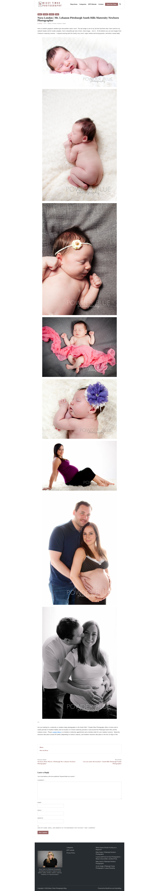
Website (40, 818)
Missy (40, 23)
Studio (56, 14)
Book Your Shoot (111, 4)
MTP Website (92, 4)
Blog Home (73, 4)
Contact (100, 4)
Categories (82, 4)
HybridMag (118, 888)
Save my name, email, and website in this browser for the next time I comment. (66, 828)
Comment (41, 780)
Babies (39, 14)
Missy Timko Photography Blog (57, 888)
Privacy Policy (71, 853)
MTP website (70, 850)
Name (40, 802)
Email (40, 810)
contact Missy (57, 732)
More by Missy (44, 750)
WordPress (108, 888)
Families (45, 14)
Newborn (51, 14)
